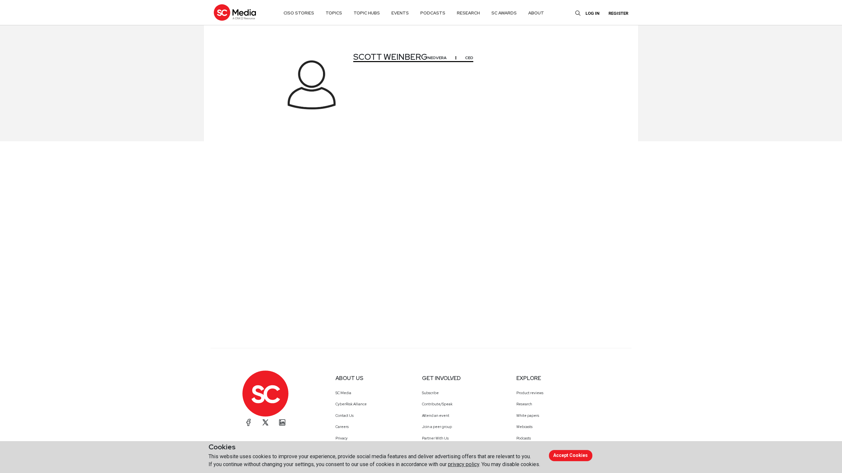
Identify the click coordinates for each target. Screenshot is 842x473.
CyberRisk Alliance (351, 404)
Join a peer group (437, 426)
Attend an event (435, 415)
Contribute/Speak (437, 404)
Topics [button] (334, 13)
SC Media (343, 393)
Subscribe (430, 393)
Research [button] (468, 13)
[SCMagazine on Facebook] (249, 422)
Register (618, 13)
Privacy (341, 438)
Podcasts (523, 438)
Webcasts (524, 426)
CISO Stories (299, 13)
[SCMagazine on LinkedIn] (282, 422)
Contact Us (344, 415)
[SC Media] (235, 12)
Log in (592, 13)
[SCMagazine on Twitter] (265, 422)
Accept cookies (570, 455)
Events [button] (400, 13)
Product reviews (529, 393)
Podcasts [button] (432, 13)
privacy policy (463, 464)
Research (524, 404)
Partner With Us (435, 438)
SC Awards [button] (504, 13)
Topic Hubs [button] (367, 13)
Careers (342, 426)
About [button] (536, 13)
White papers (527, 415)
